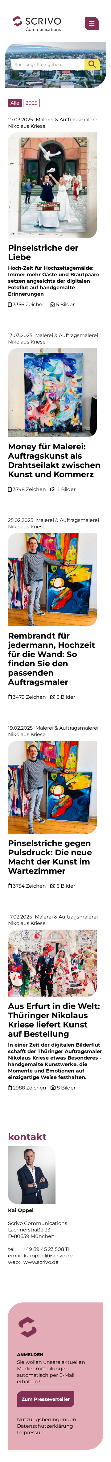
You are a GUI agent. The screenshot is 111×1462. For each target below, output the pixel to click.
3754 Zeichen (30, 886)
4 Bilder (66, 489)
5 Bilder (65, 304)
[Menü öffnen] (92, 23)
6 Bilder (65, 697)
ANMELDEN (30, 1354)
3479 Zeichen (30, 697)
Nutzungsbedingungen (46, 1419)
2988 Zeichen (30, 1088)
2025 (31, 103)
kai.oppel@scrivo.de (48, 1256)
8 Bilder (66, 1088)
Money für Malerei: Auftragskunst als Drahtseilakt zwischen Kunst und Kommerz (54, 460)
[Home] (37, 23)
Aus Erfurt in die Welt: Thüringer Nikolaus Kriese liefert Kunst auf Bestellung (54, 1020)
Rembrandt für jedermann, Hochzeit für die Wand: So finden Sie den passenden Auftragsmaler (51, 659)
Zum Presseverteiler (46, 1399)
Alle (14, 103)
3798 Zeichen (30, 489)
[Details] (52, 187)
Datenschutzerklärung (45, 1426)
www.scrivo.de (41, 1262)
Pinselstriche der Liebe (43, 252)
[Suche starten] (92, 64)
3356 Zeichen (30, 304)
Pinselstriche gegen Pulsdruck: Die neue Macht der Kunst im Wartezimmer (50, 857)
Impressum (31, 1432)
